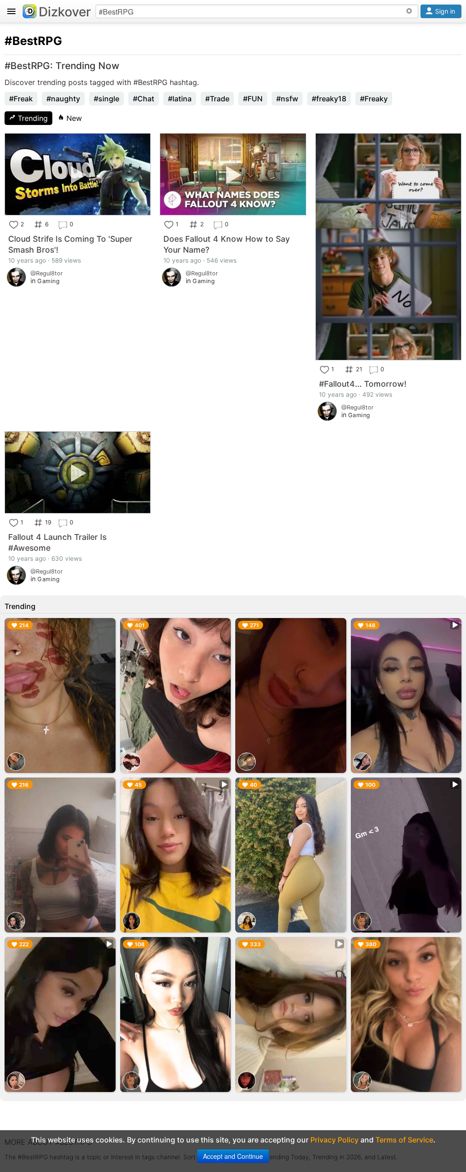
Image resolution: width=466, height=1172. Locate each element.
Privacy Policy (334, 1139)
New (73, 118)
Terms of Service (404, 1139)
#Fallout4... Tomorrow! (362, 384)
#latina (180, 98)
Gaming (48, 281)
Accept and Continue (233, 1156)
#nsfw (287, 98)
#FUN (253, 98)
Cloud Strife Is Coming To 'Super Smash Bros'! (70, 244)
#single (106, 98)
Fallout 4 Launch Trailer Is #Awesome (57, 542)
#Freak (21, 98)
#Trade (217, 98)
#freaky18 (329, 98)
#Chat (143, 98)
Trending (31, 118)
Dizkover (65, 12)
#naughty (63, 98)
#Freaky (374, 98)
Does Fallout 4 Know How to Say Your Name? (226, 244)
